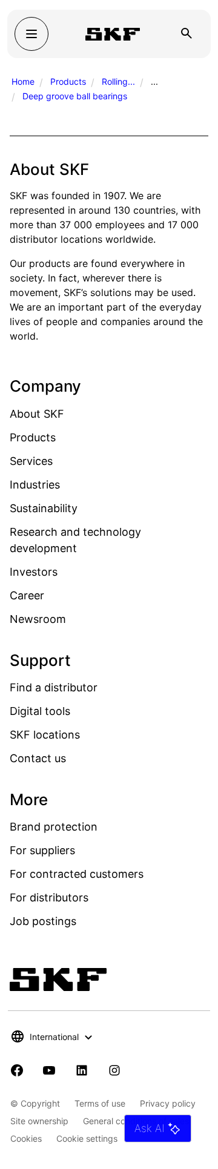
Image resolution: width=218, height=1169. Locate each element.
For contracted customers (77, 874)
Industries (35, 484)
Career (27, 595)
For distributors (49, 897)
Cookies (26, 1138)
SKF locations (45, 734)
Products (68, 81)
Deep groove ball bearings (74, 96)
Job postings (43, 921)
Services (31, 461)
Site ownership (39, 1121)
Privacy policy (168, 1103)
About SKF (37, 413)
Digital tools (40, 711)
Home (23, 81)
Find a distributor (53, 687)
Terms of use (99, 1103)
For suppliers (42, 850)
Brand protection (53, 826)
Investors (34, 571)
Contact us (38, 758)
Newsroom (38, 619)
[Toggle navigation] (31, 34)
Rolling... (118, 81)
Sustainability (44, 508)
